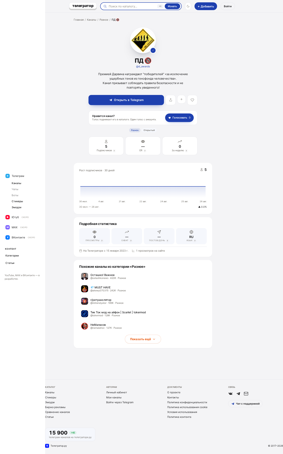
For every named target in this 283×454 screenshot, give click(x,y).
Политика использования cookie (187, 407)
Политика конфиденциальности (187, 402)
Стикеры (50, 397)
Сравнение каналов (57, 412)
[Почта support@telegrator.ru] (246, 393)
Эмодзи (50, 402)
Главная (79, 19)
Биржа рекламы (55, 407)
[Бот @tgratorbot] (238, 393)
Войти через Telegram (119, 402)
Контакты (173, 397)
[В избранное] (192, 100)
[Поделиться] (171, 100)
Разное (104, 19)
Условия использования (182, 412)
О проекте (173, 392)
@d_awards (143, 66)
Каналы (91, 19)
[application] (143, 188)
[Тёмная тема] (188, 6)
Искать (172, 6)
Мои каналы (114, 397)
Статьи (49, 416)
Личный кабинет (116, 392)
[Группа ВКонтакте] (230, 393)
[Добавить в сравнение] (181, 99)
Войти (228, 6)
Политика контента (179, 416)
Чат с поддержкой (248, 403)
